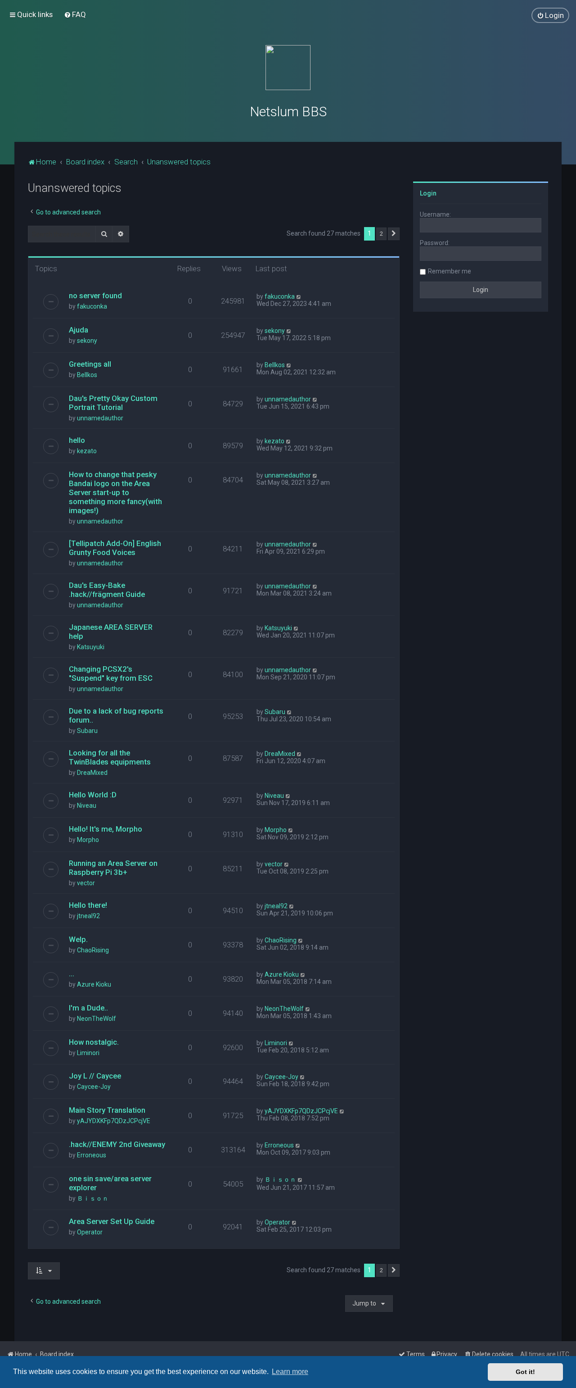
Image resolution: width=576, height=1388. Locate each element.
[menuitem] (75, 14)
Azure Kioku (94, 984)
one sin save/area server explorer (110, 1183)
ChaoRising (93, 950)
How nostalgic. (94, 1042)
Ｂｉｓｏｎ (92, 1198)
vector (86, 883)
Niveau (86, 805)
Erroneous (91, 1155)
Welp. (78, 939)
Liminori (88, 1052)
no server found (95, 295)
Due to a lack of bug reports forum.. (116, 715)
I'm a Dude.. (88, 1007)
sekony (87, 340)
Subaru (87, 730)
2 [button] (381, 233)
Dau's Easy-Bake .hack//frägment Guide (107, 590)
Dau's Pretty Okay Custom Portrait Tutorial (113, 403)
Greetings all (90, 364)
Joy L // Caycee (95, 1075)
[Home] (288, 67)
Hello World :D (93, 794)
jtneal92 (88, 915)
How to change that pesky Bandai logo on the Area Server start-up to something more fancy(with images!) (115, 492)
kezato (87, 451)
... (71, 973)
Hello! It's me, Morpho (105, 828)
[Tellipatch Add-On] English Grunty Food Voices (115, 548)
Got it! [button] (525, 1371)
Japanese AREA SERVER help (111, 632)
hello (77, 440)
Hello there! (88, 905)
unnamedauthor (100, 418)
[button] (394, 234)
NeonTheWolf (96, 1018)
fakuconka (92, 306)
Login (428, 193)
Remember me (449, 271)
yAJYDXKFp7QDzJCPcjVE (113, 1120)
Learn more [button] (290, 1371)
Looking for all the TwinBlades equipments (110, 757)
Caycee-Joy (94, 1086)
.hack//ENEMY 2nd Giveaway (117, 1144)
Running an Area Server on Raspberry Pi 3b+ (113, 868)
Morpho (88, 839)
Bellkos (87, 374)
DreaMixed (92, 772)
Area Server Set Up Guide (111, 1221)
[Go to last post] (299, 296)
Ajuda (78, 329)
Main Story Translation (107, 1110)
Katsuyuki (90, 647)
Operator (90, 1232)
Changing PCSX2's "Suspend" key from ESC (111, 673)
